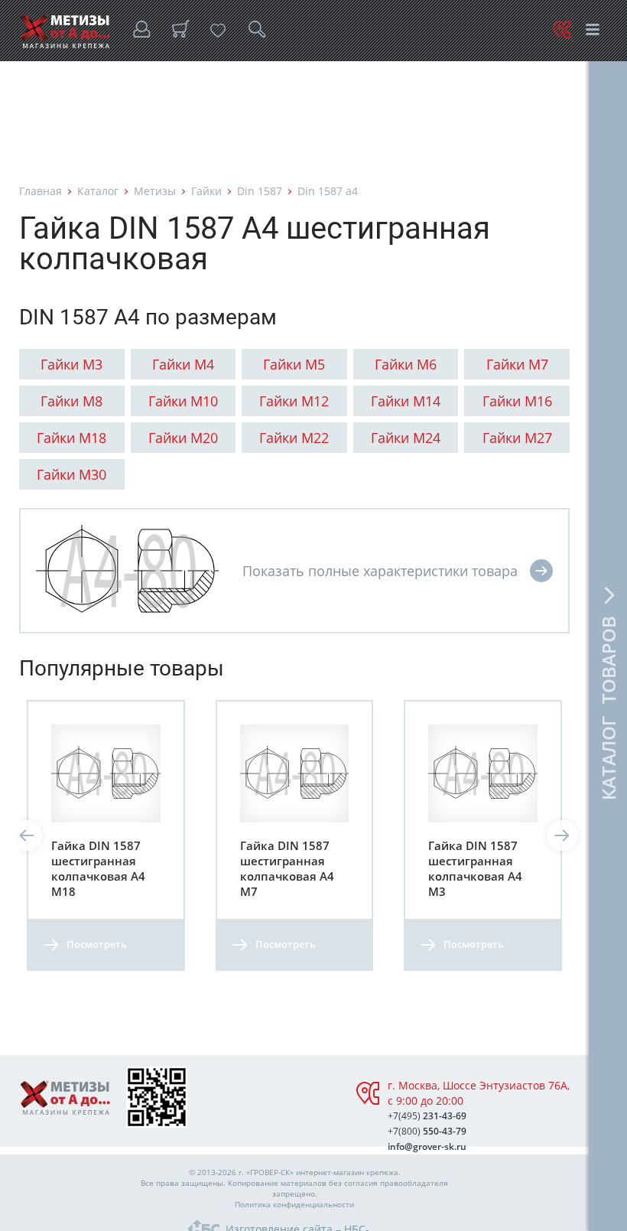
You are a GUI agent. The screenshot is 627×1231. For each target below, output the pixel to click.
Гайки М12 (294, 401)
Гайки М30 (71, 474)
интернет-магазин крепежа (347, 1172)
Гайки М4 (183, 364)
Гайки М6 (406, 364)
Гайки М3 (71, 364)
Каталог (98, 191)
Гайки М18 (71, 437)
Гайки (206, 191)
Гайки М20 (183, 437)
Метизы (155, 191)
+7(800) (427, 1131)
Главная (40, 191)
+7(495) (427, 1115)
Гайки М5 (294, 364)
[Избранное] (218, 30)
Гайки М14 (405, 401)
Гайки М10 (183, 401)
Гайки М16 (517, 401)
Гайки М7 (517, 364)
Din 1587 (259, 191)
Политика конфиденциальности (294, 1204)
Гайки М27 (517, 437)
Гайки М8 (71, 401)
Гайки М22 (294, 437)
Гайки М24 (405, 437)
